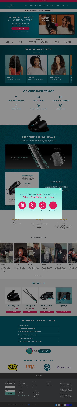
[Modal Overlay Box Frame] (38, 203)
